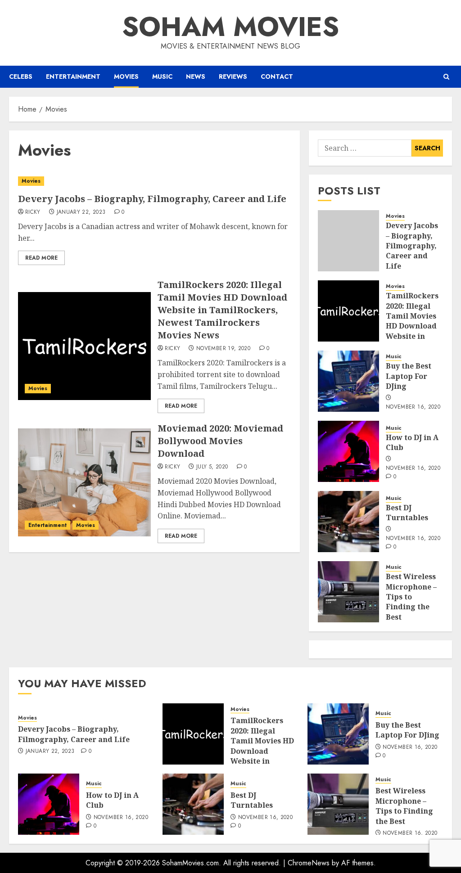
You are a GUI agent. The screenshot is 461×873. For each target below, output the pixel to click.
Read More (41, 258)
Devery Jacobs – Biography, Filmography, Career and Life (152, 199)
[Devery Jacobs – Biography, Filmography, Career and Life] (154, 181)
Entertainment (73, 76)
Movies (126, 76)
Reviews (233, 76)
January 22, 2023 (81, 212)
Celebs (20, 76)
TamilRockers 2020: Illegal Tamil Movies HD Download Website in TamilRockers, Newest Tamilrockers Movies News (222, 310)
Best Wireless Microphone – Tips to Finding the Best (411, 597)
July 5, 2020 (212, 467)
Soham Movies (230, 26)
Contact (277, 76)
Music (162, 76)
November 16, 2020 (413, 407)
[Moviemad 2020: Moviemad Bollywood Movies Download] (84, 482)
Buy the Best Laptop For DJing (408, 376)
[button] (446, 77)
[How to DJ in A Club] (348, 451)
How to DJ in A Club (412, 442)
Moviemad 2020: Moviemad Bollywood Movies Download (220, 440)
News (195, 76)
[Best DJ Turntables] (348, 521)
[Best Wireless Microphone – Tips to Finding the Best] (348, 591)
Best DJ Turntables (407, 512)
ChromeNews (309, 863)
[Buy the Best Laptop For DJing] (348, 381)
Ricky (33, 212)
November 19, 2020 (223, 348)
